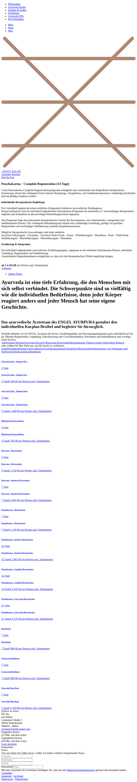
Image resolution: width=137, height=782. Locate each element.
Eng (12, 177)
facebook (18, 776)
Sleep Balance (116, 342)
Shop (11, 27)
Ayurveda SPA (16, 16)
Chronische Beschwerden (78, 348)
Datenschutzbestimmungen (80, 770)
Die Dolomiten (16, 19)
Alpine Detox (15, 274)
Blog (10, 24)
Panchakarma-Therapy (83, 342)
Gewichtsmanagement (53, 348)
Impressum (7, 779)
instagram (6, 776)
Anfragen (6, 174)
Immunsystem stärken (30, 348)
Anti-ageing (21, 351)
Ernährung (13, 13)
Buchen (16, 174)
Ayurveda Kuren (17, 7)
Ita (8, 177)
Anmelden (6, 773)
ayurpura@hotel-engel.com (15, 729)
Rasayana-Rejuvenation (58, 342)
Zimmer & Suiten (17, 10)
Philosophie (14, 4)
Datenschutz (21, 779)
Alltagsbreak (34, 351)
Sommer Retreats (15, 342)
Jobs (10, 30)
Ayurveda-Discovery (35, 342)
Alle (3, 342)
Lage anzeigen (9, 744)
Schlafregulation (10, 348)
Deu (3, 177)
